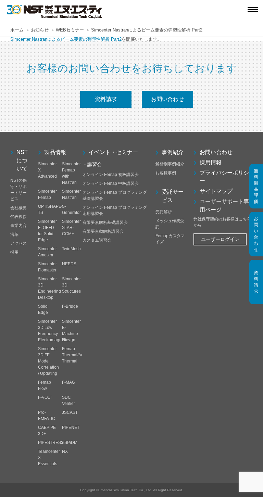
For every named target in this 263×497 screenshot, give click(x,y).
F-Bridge (70, 306)
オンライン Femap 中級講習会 (111, 183)
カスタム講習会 (97, 240)
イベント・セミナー (113, 152)
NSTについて (22, 160)
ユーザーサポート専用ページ (224, 206)
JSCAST (70, 412)
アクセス (18, 243)
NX (65, 451)
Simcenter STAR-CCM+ (71, 227)
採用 (14, 252)
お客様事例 (165, 172)
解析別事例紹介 (169, 164)
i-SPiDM (69, 442)
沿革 (14, 234)
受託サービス (173, 196)
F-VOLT (45, 397)
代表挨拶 (18, 216)
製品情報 (55, 152)
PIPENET (70, 427)
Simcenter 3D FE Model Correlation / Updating (48, 361)
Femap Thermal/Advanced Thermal (79, 355)
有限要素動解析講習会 (103, 231)
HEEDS (69, 264)
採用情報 (211, 162)
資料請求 (106, 99)
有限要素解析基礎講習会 (105, 222)
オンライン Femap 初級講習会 (111, 174)
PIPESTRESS (51, 442)
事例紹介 (173, 152)
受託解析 (163, 211)
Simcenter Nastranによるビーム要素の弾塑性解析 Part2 (66, 39)
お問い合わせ (167, 99)
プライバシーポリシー (224, 177)
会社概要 (18, 207)
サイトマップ (216, 191)
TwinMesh (71, 248)
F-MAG (68, 382)
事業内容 (18, 225)
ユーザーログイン (220, 239)
